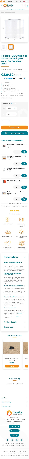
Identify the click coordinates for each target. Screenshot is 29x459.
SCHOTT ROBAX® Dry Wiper (14, 180)
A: (3, 114)
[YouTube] (21, 440)
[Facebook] (7, 440)
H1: (4, 108)
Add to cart (15, 127)
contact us (19, 313)
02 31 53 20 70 (15, 426)
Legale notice (15, 451)
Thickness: (6, 103)
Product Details (10, 322)
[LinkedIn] (17, 440)
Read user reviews (15, 213)
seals (17, 316)
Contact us (15, 430)
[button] (1, 5)
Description (11, 257)
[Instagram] (12, 440)
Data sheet (8, 327)
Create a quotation (16, 133)
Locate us (15, 435)
